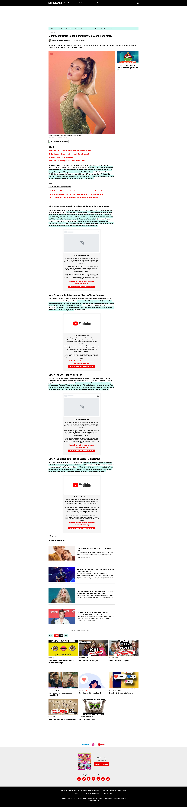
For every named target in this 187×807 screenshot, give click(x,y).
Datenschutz (83, 790)
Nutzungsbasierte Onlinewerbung (117, 790)
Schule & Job (92, 3)
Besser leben (100, 3)
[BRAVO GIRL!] (93, 744)
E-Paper (106, 793)
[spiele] (103, 779)
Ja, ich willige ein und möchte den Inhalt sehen (81, 286)
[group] (92, 28)
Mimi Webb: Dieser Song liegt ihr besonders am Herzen (67, 161)
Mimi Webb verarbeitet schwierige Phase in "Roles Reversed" (69, 154)
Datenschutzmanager (93, 790)
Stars (65, 3)
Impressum (64, 790)
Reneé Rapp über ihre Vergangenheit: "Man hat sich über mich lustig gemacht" (78, 194)
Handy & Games (83, 3)
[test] (98, 779)
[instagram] (79, 779)
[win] (108, 779)
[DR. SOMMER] (85, 744)
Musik (56, 635)
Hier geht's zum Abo (101, 764)
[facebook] (89, 779)
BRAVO (50, 32)
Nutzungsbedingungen (73, 790)
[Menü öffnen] (137, 3)
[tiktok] (84, 779)
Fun (77, 3)
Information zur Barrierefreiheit (83, 793)
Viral (66, 635)
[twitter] (93, 779)
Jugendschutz (104, 790)
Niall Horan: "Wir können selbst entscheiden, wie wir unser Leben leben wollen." (78, 191)
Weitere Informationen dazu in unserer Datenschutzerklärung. (82, 282)
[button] (82, 153)
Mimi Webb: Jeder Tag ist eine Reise (61, 157)
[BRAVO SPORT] (101, 744)
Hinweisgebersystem (97, 793)
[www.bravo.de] (55, 3)
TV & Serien (71, 3)
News (61, 635)
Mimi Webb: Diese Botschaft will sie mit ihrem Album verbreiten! (70, 151)
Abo (111, 793)
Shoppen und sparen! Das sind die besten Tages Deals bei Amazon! (76, 197)
